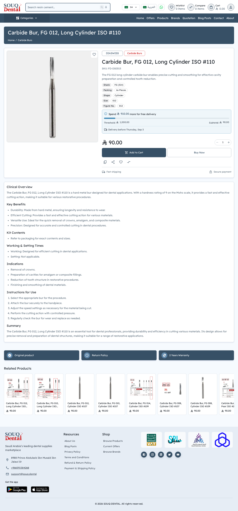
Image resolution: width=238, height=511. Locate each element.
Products (162, 18)
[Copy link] (105, 162)
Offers (151, 18)
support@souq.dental (24, 474)
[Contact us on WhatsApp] (161, 7)
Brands (175, 18)
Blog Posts (204, 18)
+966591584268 (20, 467)
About (230, 18)
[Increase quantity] (228, 142)
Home (140, 18)
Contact (219, 18)
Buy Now (199, 152)
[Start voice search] (106, 7)
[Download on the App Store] (40, 489)
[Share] (113, 162)
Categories (26, 18)
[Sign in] (231, 7)
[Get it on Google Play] (17, 489)
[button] (171, 7)
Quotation (189, 18)
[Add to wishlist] (94, 54)
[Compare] (128, 162)
